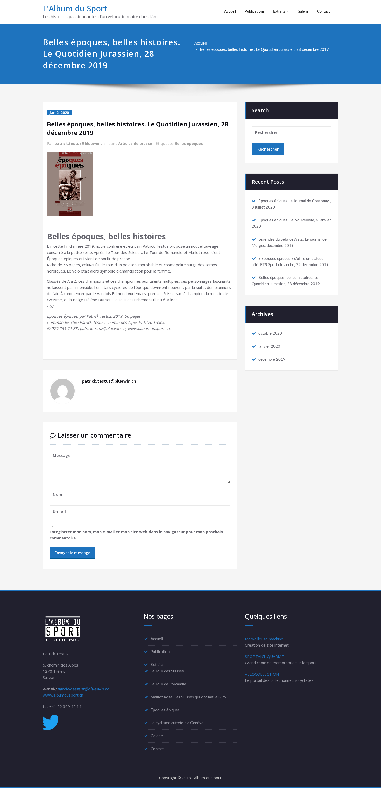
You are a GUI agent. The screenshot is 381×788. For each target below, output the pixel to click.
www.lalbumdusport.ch (63, 695)
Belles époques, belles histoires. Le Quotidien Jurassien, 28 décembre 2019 (264, 50)
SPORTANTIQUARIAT (264, 656)
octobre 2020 (270, 333)
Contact (323, 11)
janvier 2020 (269, 346)
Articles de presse (135, 143)
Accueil (230, 11)
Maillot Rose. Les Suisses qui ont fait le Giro (188, 697)
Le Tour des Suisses (167, 671)
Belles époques (189, 143)
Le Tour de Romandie (168, 684)
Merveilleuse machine (264, 638)
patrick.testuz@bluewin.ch (79, 143)
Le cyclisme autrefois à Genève (177, 723)
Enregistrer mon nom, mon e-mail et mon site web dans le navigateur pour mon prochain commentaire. (136, 534)
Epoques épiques (165, 710)
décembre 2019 (271, 359)
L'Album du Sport (75, 8)
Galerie (303, 11)
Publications (254, 11)
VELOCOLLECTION (262, 674)
